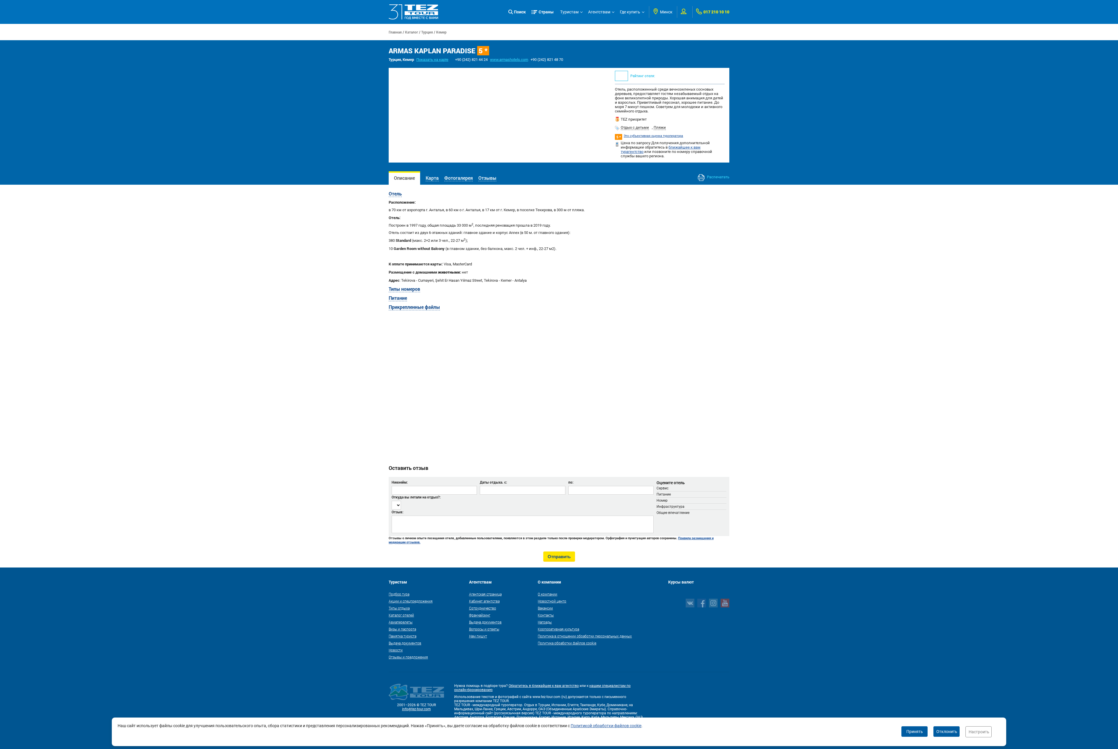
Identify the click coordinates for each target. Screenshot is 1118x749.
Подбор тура (399, 594)
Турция (427, 32)
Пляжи (660, 127)
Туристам (569, 12)
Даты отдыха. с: (493, 482)
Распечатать (717, 177)
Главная (395, 32)
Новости (396, 650)
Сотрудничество (482, 608)
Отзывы (487, 178)
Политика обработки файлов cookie (567, 643)
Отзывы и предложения (408, 657)
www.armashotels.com (509, 59)
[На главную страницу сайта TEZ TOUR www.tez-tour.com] (413, 12)
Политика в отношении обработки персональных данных (585, 636)
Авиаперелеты (401, 622)
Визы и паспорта (402, 629)
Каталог (411, 32)
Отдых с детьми (635, 127)
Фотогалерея (458, 178)
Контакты (546, 615)
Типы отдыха (399, 608)
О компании (547, 594)
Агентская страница (485, 594)
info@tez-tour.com (416, 709)
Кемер (441, 32)
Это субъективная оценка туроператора (653, 136)
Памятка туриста (402, 636)
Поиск (520, 12)
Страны (546, 12)
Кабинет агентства (484, 601)
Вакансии (545, 608)
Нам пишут (478, 636)
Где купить (630, 12)
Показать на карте (432, 59)
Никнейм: (400, 482)
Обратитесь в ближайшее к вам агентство (544, 686)
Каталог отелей (401, 615)
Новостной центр (552, 601)
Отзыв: (397, 512)
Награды (545, 622)
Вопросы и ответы (484, 629)
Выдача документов (405, 643)
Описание (404, 178)
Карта (432, 178)
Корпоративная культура (558, 629)
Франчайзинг (479, 615)
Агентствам (599, 12)
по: (570, 482)
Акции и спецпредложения (411, 601)
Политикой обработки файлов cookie (606, 725)
